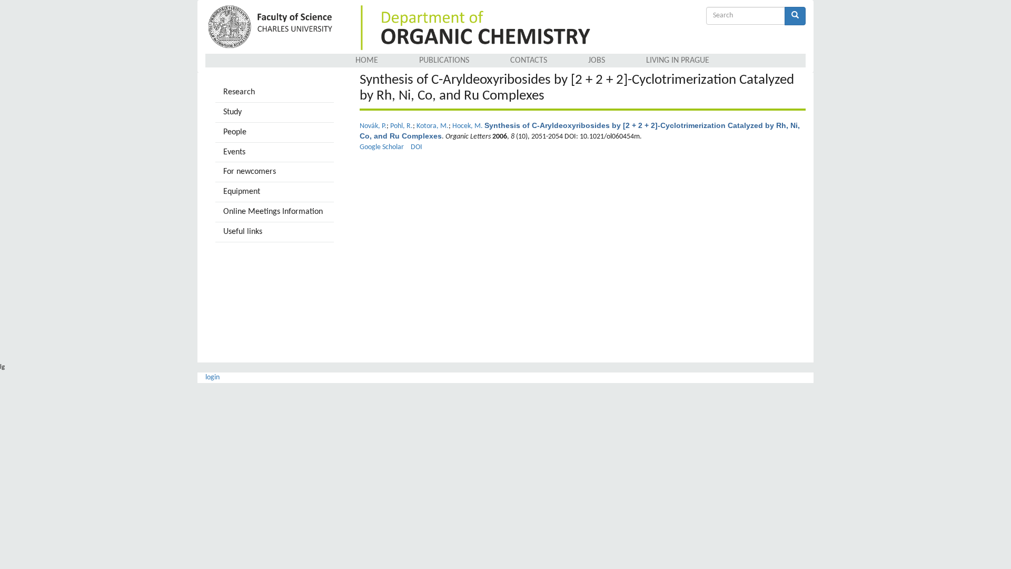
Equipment (241, 192)
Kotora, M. (433, 126)
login (212, 377)
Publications (444, 60)
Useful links (242, 232)
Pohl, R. (401, 126)
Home (366, 60)
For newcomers (249, 172)
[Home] (272, 28)
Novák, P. (373, 126)
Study (232, 112)
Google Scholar (382, 147)
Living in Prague (677, 60)
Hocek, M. (467, 126)
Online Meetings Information (273, 212)
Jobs (596, 60)
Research (239, 92)
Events (234, 152)
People (234, 132)
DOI (416, 147)
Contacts (528, 60)
